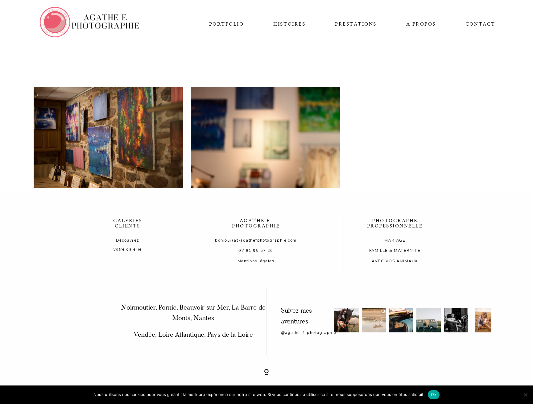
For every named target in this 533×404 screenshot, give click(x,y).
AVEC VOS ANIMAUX (395, 261)
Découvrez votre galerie (128, 245)
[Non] (525, 395)
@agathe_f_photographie (309, 333)
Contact (480, 24)
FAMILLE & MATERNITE (395, 250)
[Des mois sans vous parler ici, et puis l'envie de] (456, 320)
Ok (433, 394)
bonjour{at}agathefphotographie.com (255, 240)
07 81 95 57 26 (255, 250)
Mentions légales (256, 261)
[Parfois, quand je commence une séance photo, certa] (483, 320)
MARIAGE (394, 240)
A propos (421, 24)
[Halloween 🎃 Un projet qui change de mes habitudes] (346, 320)
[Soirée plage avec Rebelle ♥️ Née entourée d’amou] (374, 320)
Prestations (356, 24)
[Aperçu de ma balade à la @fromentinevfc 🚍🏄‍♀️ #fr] (401, 320)
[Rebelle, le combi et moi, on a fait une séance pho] (428, 320)
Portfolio (226, 24)
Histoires (289, 24)
